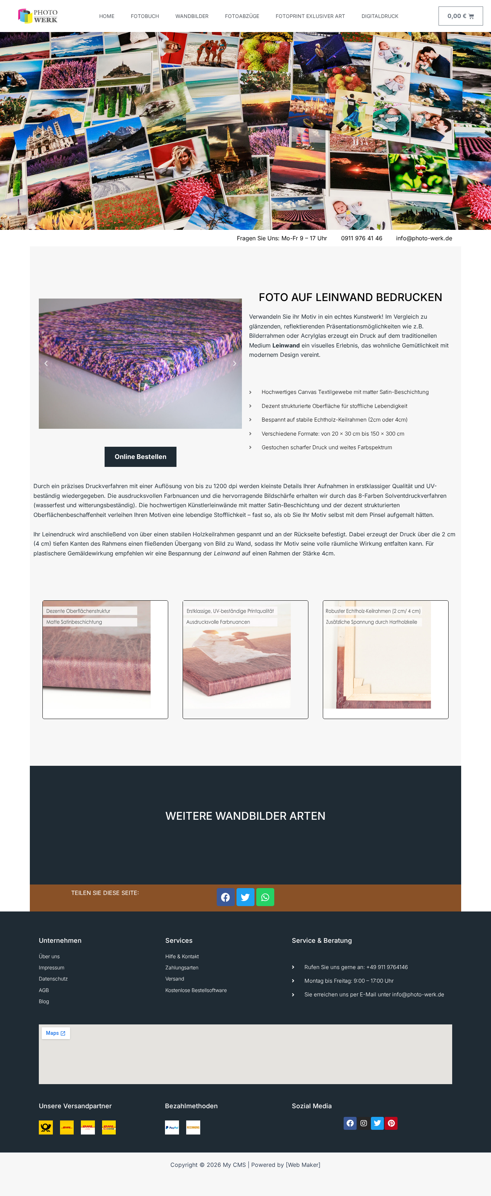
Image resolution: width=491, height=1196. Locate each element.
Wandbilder (191, 16)
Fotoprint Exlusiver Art (310, 16)
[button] (46, 363)
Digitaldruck (380, 16)
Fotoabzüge (242, 16)
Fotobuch (145, 16)
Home (106, 16)
